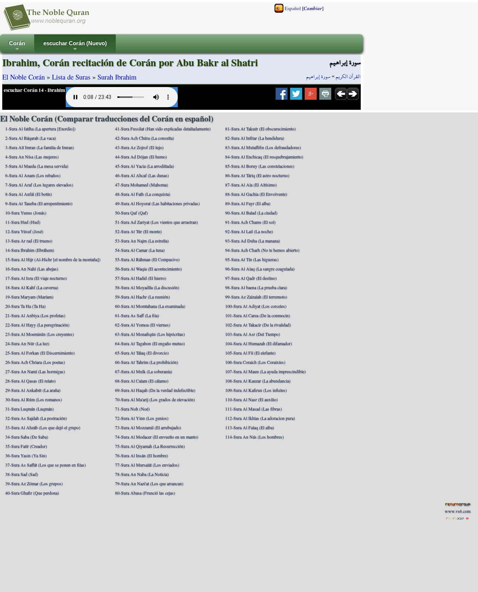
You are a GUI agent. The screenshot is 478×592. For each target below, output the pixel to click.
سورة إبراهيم (318, 77)
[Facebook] (282, 96)
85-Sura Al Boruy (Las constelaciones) (259, 166)
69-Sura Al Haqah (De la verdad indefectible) (155, 390)
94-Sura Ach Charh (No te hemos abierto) (262, 250)
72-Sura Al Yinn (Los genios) (141, 418)
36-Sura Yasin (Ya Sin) (26, 455)
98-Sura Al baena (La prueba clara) (256, 287)
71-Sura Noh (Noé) (132, 409)
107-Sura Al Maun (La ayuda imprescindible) (265, 371)
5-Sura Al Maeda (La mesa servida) (36, 166)
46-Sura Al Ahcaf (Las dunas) (142, 175)
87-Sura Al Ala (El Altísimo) (251, 184)
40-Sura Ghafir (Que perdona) (32, 493)
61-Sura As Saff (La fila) (137, 315)
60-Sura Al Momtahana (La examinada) (150, 306)
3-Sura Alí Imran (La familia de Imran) (39, 147)
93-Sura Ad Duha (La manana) (252, 241)
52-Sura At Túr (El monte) (138, 231)
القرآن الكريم (348, 77)
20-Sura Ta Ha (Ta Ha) (25, 306)
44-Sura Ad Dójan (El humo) (141, 156)
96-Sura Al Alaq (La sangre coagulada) (260, 269)
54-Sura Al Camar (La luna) (140, 250)
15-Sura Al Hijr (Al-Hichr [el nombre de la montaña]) (52, 259)
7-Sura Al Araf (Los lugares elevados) (39, 184)
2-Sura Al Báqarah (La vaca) (30, 138)
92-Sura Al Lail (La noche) (249, 231)
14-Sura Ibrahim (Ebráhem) (29, 250)
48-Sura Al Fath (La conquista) (142, 194)
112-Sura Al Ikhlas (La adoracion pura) (260, 418)
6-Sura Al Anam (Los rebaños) (32, 175)
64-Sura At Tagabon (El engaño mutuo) (150, 343)
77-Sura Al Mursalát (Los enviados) (147, 465)
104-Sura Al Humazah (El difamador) (258, 343)
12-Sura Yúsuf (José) (24, 231)
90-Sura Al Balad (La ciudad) (251, 213)
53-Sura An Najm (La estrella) (142, 241)
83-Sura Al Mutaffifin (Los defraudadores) (263, 147)
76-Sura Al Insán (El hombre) (141, 455)
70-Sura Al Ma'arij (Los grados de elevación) (155, 399)
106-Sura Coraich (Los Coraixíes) (255, 362)
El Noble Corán (23, 76)
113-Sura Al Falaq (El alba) (249, 427)
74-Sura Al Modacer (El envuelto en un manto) (156, 437)
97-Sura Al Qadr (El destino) (251, 278)
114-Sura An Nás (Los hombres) (254, 437)
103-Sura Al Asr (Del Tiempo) (252, 334)
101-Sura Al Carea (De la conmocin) (257, 315)
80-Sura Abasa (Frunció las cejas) (145, 493)
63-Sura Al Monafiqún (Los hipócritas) (150, 334)
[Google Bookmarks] (311, 96)
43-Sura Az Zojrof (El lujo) (139, 147)
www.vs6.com (458, 511)
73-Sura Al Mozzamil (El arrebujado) (148, 427)
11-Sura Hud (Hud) (22, 222)
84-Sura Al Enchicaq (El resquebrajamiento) (264, 156)
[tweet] (296, 96)
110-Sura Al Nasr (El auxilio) (251, 399)
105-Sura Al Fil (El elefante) (250, 353)
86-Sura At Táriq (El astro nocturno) (257, 175)
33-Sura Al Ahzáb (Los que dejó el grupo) (42, 427)
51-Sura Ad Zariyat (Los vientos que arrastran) (156, 222)
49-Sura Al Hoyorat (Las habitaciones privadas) (157, 203)
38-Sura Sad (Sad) (21, 474)
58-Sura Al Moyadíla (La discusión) (147, 287)
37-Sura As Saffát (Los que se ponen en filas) (45, 465)
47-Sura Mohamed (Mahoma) (141, 184)
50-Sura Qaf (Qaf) (131, 213)
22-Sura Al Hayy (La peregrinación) (37, 325)
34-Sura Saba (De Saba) (26, 437)
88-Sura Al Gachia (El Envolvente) (256, 194)
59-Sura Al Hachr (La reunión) (142, 297)
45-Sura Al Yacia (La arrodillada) (144, 166)
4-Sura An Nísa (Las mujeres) (32, 156)
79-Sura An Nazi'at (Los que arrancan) (149, 483)
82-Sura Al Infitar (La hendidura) (254, 138)
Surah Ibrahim (117, 76)
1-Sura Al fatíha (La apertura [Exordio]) (40, 128)
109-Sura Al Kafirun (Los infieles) (256, 390)
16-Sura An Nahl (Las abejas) (31, 269)
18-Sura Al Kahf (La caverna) (31, 287)
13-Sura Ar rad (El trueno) (28, 241)
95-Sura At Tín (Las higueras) (252, 259)
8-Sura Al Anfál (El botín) (28, 194)
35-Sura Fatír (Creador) (26, 446)
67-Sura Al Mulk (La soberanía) (143, 371)
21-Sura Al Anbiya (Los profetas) (35, 315)
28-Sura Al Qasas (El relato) (30, 381)
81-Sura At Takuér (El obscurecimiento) (260, 128)
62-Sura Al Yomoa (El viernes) (142, 325)
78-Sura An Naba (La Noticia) (142, 474)
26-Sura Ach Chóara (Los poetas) (35, 362)
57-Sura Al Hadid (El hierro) (140, 278)
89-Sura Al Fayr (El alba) (247, 203)
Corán (17, 46)
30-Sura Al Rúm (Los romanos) (33, 399)
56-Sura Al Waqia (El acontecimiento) (148, 269)
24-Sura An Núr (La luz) (27, 343)
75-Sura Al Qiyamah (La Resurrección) (150, 446)
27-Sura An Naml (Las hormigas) (35, 371)
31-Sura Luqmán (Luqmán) (29, 409)
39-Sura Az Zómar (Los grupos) (34, 483)
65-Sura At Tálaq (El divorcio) (142, 353)
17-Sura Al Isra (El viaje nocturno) (36, 278)
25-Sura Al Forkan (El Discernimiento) (40, 353)
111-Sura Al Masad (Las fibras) (253, 409)
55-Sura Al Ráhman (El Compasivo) (147, 259)
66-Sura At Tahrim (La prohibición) (146, 362)
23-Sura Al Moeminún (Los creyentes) (39, 334)
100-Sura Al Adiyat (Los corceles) (255, 306)
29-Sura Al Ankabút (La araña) (32, 390)
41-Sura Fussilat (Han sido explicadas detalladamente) (163, 128)
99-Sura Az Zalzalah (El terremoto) (256, 297)
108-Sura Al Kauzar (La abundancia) (258, 381)
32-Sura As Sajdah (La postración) (36, 418)
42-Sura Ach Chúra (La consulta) (144, 138)
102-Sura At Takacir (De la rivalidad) (258, 325)
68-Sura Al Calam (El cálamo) (141, 381)
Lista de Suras (71, 76)
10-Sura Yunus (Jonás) (25, 213)
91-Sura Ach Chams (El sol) (250, 222)
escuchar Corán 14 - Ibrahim (34, 90)
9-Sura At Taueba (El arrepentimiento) (38, 203)
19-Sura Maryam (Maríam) (29, 297)
